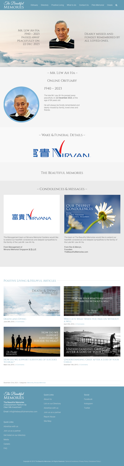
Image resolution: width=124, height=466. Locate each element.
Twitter (87, 408)
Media (6, 439)
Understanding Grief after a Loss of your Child (91, 361)
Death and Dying (15, 319)
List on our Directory (52, 403)
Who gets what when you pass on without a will (91, 320)
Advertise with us (11, 426)
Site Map (47, 421)
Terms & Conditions (71, 461)
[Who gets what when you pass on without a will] (92, 301)
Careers (7, 444)
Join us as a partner (12, 431)
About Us (48, 399)
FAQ (5, 448)
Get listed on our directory (14, 435)
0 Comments (20, 322)
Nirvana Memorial (40, 383)
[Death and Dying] (32, 301)
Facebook (88, 399)
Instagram (88, 403)
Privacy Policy (83, 461)
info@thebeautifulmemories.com (23, 411)
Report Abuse (49, 417)
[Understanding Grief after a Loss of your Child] (92, 341)
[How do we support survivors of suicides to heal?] (32, 341)
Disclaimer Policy (94, 461)
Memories (30, 383)
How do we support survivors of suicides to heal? (30, 361)
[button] (116, 5)
